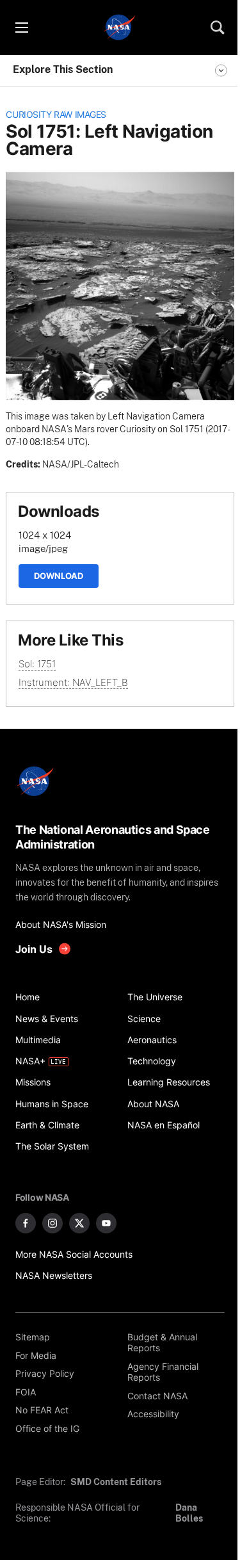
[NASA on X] (79, 1223)
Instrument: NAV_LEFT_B (73, 682)
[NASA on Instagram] (52, 1223)
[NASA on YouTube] (106, 1223)
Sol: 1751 (37, 664)
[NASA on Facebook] (25, 1223)
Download (58, 576)
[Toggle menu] (21, 27)
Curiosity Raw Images (56, 115)
